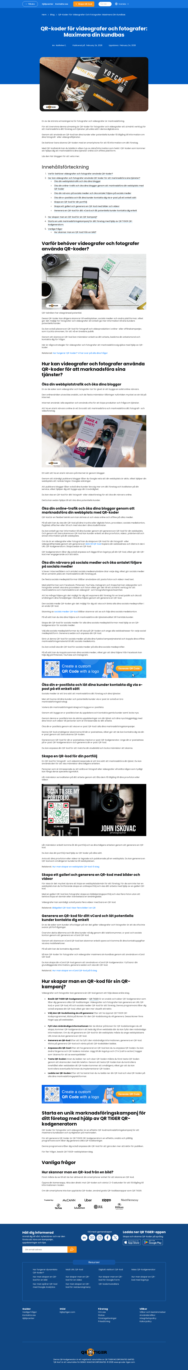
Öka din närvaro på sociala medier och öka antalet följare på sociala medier (92, 193)
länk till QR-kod (93, 543)
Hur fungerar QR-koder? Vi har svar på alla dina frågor (80, 353)
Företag (103, 1308)
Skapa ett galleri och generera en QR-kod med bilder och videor (87, 206)
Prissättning (104, 1321)
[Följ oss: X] (115, 1237)
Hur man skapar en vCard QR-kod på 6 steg (74, 970)
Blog (52, 14)
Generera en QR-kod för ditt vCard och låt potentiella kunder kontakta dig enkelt (95, 210)
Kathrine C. (61, 45)
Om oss (102, 1312)
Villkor (143, 1308)
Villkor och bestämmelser (153, 1312)
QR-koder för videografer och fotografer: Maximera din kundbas (91, 14)
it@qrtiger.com (67, 1312)
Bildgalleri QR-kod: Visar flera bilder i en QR (73, 907)
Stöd (62, 1308)
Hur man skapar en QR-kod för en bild (45, 1278)
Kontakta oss (29, 1315)
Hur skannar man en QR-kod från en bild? (75, 232)
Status (101, 1315)
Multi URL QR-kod (74, 1269)
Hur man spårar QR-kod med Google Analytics (45, 1285)
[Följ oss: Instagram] (100, 1237)
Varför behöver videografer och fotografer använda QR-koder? (80, 173)
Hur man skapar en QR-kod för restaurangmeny (78, 1285)
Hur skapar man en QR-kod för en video (78, 1278)
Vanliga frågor (55, 228)
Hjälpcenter (28, 1318)
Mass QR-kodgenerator (143, 1269)
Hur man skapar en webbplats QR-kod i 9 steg (75, 866)
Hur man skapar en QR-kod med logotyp (143, 1278)
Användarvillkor (147, 1315)
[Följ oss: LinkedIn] (84, 1237)
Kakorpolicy (146, 1321)
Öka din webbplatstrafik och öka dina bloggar (77, 181)
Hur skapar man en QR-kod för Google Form (111, 1278)
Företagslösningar (107, 1318)
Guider (26, 1308)
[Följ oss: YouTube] (92, 1237)
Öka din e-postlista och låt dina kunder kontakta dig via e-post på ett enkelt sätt (95, 197)
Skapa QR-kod (85, 4)
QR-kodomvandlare (109, 1283)
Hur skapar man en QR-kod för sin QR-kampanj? (72, 216)
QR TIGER (94, 998)
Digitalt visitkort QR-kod (111, 1269)
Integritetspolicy (148, 1318)
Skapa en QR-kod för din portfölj (70, 201)
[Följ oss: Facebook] (107, 1237)
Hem (44, 14)
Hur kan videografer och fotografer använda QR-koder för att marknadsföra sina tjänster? (94, 178)
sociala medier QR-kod (66, 611)
